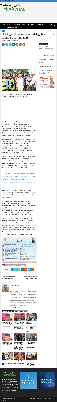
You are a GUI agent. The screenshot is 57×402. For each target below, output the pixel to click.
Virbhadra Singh (23, 265)
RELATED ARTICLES (8, 311)
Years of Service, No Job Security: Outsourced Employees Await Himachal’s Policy (45, 66)
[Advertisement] (19, 58)
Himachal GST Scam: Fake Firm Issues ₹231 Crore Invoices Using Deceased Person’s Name (46, 55)
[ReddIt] (16, 44)
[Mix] (23, 44)
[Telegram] (20, 44)
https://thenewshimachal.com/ (15, 287)
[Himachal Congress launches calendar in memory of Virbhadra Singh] (7, 356)
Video (4, 27)
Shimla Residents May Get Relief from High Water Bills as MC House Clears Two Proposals (47, 61)
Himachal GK (10, 27)
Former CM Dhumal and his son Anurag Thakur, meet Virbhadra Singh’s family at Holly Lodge (31, 363)
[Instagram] (13, 307)
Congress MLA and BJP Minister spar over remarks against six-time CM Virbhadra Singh (31, 345)
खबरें (16, 27)
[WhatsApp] (10, 44)
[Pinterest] (17, 307)
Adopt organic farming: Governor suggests (8, 277)
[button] (54, 26)
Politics (9, 24)
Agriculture (31, 24)
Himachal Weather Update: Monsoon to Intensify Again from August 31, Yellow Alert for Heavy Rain (47, 72)
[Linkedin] (13, 44)
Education (17, 24)
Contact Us (45, 398)
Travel (23, 24)
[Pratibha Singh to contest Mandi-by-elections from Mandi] (19, 356)
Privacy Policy (38, 398)
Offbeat (50, 24)
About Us (50, 398)
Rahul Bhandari (6, 40)
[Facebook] (3, 44)
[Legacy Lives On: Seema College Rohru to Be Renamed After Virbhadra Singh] (7, 317)
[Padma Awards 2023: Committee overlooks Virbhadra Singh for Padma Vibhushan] (7, 337)
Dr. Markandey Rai (15, 265)
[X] (6, 44)
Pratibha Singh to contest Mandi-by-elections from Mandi (19, 362)
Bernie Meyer (7, 265)
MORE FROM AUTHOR (21, 311)
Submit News (32, 398)
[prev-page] (34, 311)
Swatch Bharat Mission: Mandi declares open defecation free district (30, 278)
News (4, 24)
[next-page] (36, 311)
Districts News (41, 24)
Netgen (8, 400)
